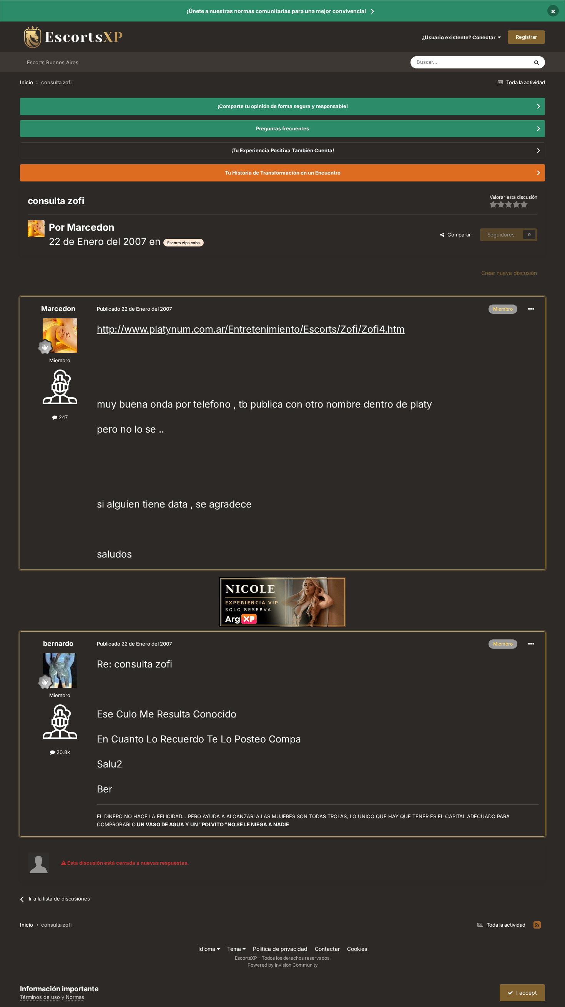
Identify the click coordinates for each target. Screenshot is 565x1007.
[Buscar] (536, 62)
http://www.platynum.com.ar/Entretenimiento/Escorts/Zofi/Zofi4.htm (251, 329)
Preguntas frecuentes (282, 128)
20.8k (62, 752)
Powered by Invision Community (283, 965)
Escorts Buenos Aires (52, 62)
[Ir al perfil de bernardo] (60, 670)
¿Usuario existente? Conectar (460, 37)
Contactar (327, 948)
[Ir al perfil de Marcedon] (36, 228)
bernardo (58, 643)
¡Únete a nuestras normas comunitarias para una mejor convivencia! (276, 11)
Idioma (207, 948)
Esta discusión (502, 62)
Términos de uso (40, 997)
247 (62, 417)
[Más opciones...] (531, 309)
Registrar (526, 37)
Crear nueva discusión (509, 273)
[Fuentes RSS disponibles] (537, 925)
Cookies (357, 948)
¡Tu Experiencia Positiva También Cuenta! (282, 150)
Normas (75, 997)
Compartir (457, 234)
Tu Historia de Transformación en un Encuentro (283, 173)
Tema (235, 948)
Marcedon (91, 227)
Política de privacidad (280, 948)
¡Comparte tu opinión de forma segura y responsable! (283, 106)
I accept (525, 992)
